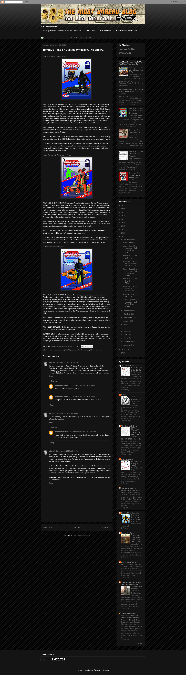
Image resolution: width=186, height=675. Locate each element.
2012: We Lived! (129, 242)
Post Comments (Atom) (81, 536)
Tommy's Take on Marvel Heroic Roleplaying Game (136, 176)
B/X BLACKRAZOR (129, 562)
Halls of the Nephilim (130, 513)
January (126, 345)
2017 (123, 219)
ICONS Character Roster (126, 31)
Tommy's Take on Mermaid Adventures (130, 288)
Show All (140, 643)
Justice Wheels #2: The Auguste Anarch (57, 155)
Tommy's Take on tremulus (130, 295)
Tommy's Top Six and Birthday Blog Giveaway (136, 111)
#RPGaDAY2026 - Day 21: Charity (136, 463)
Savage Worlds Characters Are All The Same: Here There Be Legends (131, 91)
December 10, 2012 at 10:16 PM (84, 432)
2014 (123, 230)
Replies (54, 381)
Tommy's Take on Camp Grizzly (136, 131)
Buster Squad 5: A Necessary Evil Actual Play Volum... (130, 272)
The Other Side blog (130, 366)
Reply (51, 376)
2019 (123, 212)
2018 (123, 216)
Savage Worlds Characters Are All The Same (62, 31)
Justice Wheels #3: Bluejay (53, 247)
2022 (123, 205)
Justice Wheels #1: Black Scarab (55, 56)
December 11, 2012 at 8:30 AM (67, 451)
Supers (98, 350)
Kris (123, 564)
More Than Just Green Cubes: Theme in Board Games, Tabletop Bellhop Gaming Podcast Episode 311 (130, 620)
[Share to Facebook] (89, 346)
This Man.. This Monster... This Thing (136, 517)
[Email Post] (78, 346)
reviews (86, 350)
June (125, 328)
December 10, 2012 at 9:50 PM (67, 413)
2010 (123, 353)
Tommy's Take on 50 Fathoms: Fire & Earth (136, 70)
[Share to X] (87, 346)
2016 (123, 223)
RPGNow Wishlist (125, 53)
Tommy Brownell (61, 386)
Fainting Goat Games (56, 350)
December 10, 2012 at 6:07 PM (83, 386)
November (127, 310)
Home (77, 528)
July (125, 324)
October (126, 314)
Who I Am (91, 31)
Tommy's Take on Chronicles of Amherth (136, 154)
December (127, 239)
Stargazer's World (128, 488)
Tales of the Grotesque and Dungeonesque (131, 583)
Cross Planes (127, 395)
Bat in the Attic (127, 533)
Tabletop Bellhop (128, 613)
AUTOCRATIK (127, 459)
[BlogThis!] (85, 346)
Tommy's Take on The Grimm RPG (130, 281)
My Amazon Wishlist (127, 49)
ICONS (67, 350)
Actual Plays (105, 31)
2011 (123, 349)
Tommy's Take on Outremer (130, 257)
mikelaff (52, 363)
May (125, 331)
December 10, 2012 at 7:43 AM (67, 363)
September (128, 317)
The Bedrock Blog (129, 426)
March (126, 338)
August (126, 321)
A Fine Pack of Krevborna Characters (136, 589)
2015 (123, 226)
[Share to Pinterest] (92, 346)
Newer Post (48, 528)
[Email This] (82, 346)
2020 (123, 209)
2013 (123, 233)
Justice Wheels (77, 350)
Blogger (105, 670)
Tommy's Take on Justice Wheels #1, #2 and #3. (130, 263)
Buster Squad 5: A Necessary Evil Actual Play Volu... (130, 249)
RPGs (92, 350)
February (127, 342)
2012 (123, 236)
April (125, 335)
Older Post (105, 528)
